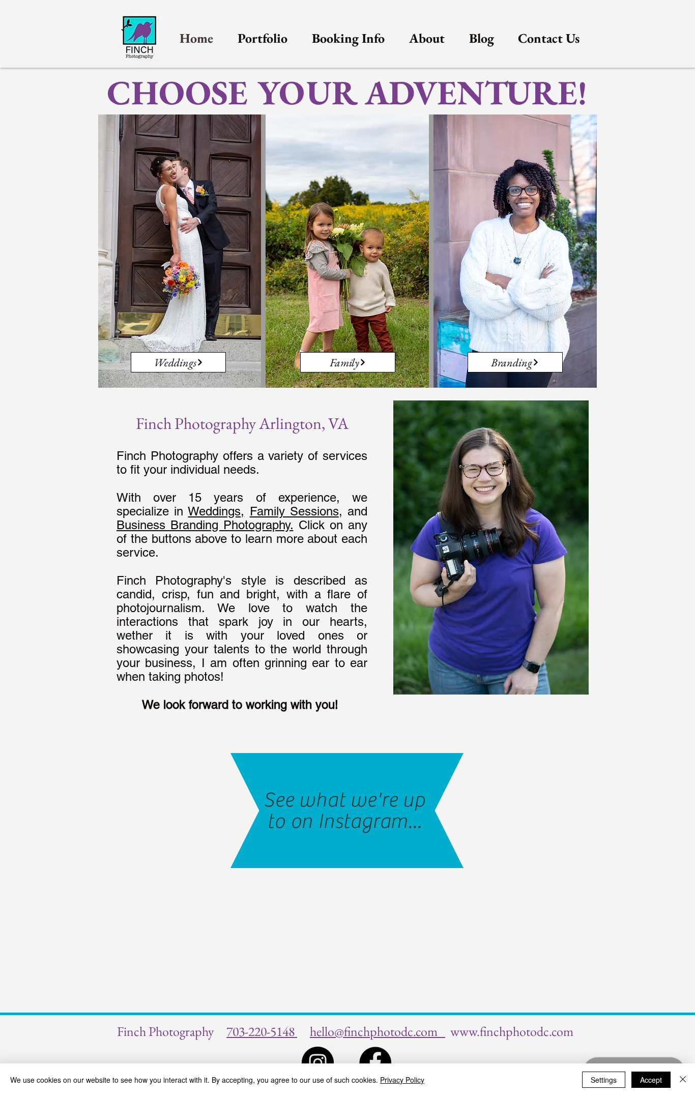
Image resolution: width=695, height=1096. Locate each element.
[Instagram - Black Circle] (318, 1063)
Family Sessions (294, 511)
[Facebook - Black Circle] (375, 1063)
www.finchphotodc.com (511, 1031)
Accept (651, 1080)
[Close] (683, 1080)
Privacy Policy (402, 1080)
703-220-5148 (261, 1031)
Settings (604, 1080)
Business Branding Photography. (205, 525)
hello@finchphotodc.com (377, 1031)
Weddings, (216, 511)
